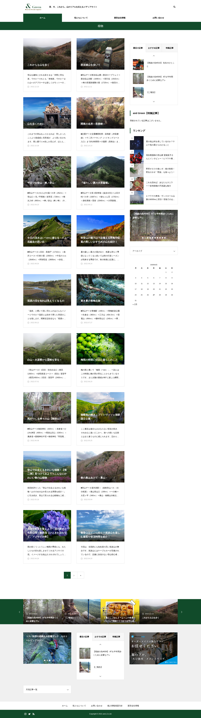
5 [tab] (153, 238)
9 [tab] (162, 238)
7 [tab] (157, 238)
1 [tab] (143, 238)
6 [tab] (155, 238)
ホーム (42, 18)
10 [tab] (165, 238)
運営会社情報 (120, 18)
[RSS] (33, 714)
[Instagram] (25, 714)
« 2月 (135, 304)
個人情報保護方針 (115, 706)
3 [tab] (148, 238)
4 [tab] (150, 238)
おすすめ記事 (154, 48)
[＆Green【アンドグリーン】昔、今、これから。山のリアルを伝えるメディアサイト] (33, 6)
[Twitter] (29, 714)
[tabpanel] (154, 225)
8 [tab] (160, 238)
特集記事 (170, 48)
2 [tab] (145, 238)
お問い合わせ (158, 18)
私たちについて (81, 18)
